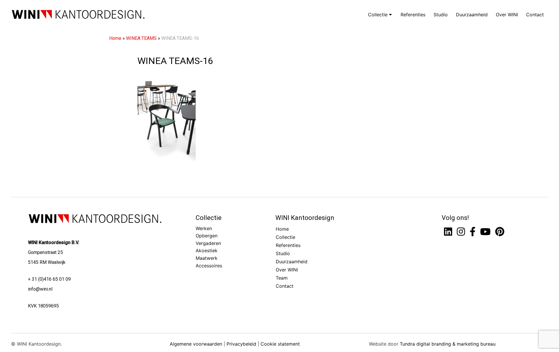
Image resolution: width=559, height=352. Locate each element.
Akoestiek (206, 250)
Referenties (413, 14)
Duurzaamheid (472, 14)
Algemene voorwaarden (196, 344)
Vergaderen (208, 243)
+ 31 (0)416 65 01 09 (49, 279)
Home (115, 38)
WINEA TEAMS (141, 38)
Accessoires (209, 266)
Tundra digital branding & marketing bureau (448, 344)
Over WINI (507, 14)
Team (282, 278)
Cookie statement (280, 344)
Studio (441, 14)
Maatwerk (206, 258)
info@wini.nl (40, 289)
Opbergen (206, 236)
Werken (204, 228)
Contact (535, 14)
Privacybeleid (241, 344)
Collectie (378, 14)
